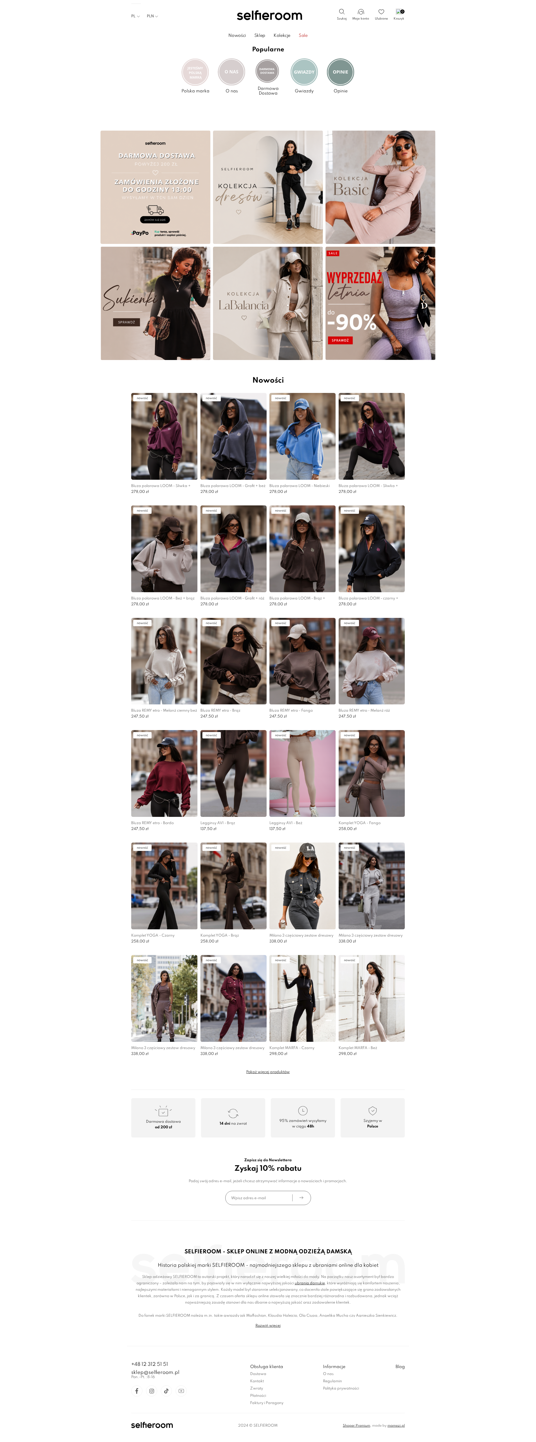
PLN (150, 16)
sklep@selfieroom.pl (155, 1372)
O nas (328, 1374)
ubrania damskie (310, 1283)
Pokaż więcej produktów (268, 1072)
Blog (400, 1367)
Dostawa (258, 1374)
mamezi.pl (396, 1425)
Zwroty (256, 1388)
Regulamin (332, 1381)
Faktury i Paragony (266, 1403)
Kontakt (257, 1381)
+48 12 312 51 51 (149, 1364)
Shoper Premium (356, 1425)
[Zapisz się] (301, 1198)
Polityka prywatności (341, 1388)
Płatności (258, 1396)
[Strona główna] (268, 15)
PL (133, 16)
